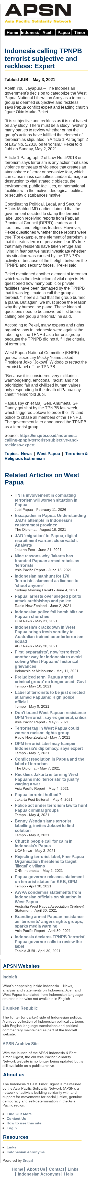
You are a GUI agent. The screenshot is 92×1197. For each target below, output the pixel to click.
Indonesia (30, 32)
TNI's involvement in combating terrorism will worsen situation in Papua (46, 500)
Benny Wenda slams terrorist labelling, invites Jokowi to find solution (44, 826)
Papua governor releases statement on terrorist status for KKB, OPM (49, 879)
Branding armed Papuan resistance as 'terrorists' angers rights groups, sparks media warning (49, 921)
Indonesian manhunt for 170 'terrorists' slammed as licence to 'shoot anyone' (46, 581)
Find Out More (19, 1114)
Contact (56, 1169)
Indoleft (10, 977)
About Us (36, 1169)
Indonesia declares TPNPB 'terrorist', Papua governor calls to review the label (50, 941)
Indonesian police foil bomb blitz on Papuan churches (49, 614)
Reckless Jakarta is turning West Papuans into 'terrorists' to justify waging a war (47, 779)
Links (11, 1147)
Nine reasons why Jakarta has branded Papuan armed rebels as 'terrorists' (47, 561)
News (26, 453)
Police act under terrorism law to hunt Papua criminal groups (51, 807)
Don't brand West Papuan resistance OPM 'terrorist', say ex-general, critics (51, 714)
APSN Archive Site (21, 1044)
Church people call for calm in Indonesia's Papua (44, 843)
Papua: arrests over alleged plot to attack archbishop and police (48, 598)
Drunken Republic (20, 1008)
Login (12, 1128)
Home (12, 32)
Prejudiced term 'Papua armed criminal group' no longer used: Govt (50, 679)
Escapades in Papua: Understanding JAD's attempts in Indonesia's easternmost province (50, 520)
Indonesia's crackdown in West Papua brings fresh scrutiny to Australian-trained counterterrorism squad (49, 634)
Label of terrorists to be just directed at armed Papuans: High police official (50, 697)
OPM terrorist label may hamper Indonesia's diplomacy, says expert (49, 745)
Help (68, 1174)
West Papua (48, 453)
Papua (63, 32)
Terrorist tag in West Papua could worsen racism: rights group (47, 730)
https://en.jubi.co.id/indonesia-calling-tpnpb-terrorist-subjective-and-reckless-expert (41, 440)
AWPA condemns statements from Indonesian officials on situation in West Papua (48, 897)
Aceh (47, 32)
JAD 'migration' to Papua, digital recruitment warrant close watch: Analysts (46, 540)
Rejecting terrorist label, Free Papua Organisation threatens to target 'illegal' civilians (49, 861)
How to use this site (24, 1123)
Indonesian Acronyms (26, 1152)
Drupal (28, 1160)
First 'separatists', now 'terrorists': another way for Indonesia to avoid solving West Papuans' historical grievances (48, 659)
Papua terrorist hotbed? (38, 795)
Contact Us (16, 1118)
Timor (79, 32)
